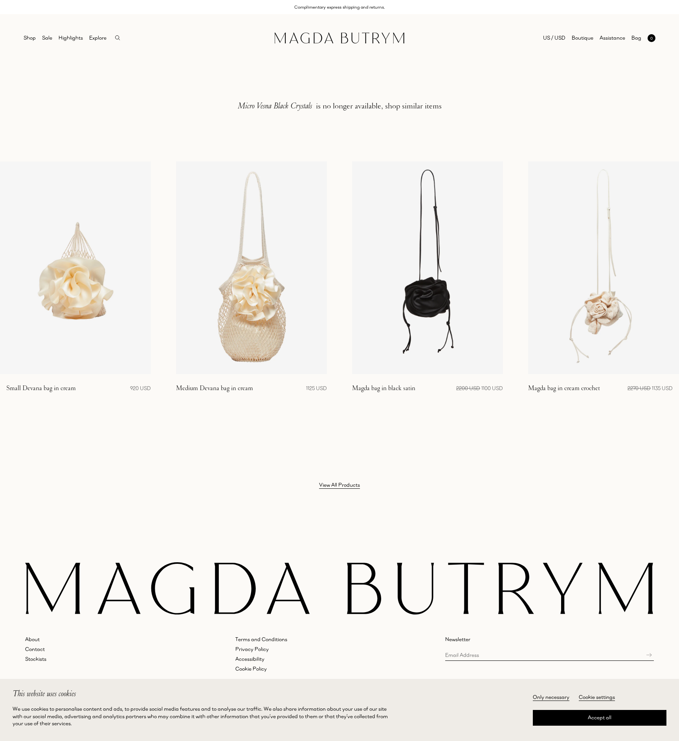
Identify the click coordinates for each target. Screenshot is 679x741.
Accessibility (249, 659)
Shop (30, 38)
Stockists (35, 659)
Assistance (612, 38)
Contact (35, 649)
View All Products (339, 485)
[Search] (117, 37)
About (32, 639)
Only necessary (551, 697)
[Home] (339, 38)
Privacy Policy (252, 649)
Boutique (582, 38)
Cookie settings (597, 697)
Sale (47, 38)
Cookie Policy (251, 669)
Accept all (599, 717)
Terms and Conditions (261, 639)
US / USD (554, 38)
